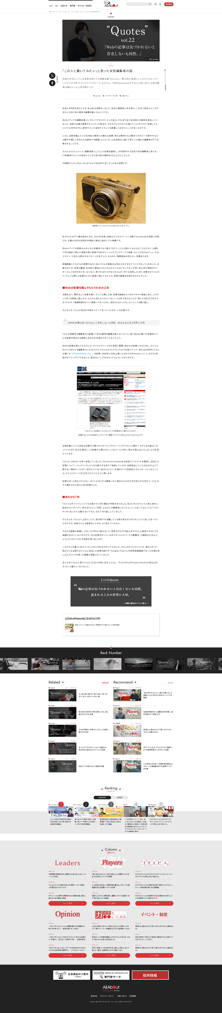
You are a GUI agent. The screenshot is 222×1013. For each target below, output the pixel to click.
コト (56, 5)
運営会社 (94, 996)
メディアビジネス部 (111, 96)
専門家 (72, 5)
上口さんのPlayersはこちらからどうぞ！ (83, 618)
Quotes (111, 16)
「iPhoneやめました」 (81, 353)
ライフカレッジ (54, 805)
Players (117, 688)
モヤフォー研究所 (84, 5)
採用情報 (132, 996)
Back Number (153, 59)
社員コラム (125, 96)
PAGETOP (165, 87)
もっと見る (67, 903)
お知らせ (63, 5)
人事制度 (117, 723)
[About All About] (111, 3)
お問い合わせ (122, 996)
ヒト (51, 5)
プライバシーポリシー (107, 996)
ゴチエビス (153, 805)
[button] (220, 663)
